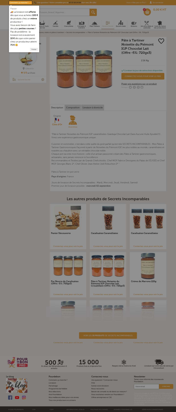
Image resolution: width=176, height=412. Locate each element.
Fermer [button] (33, 49)
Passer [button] (13, 8)
